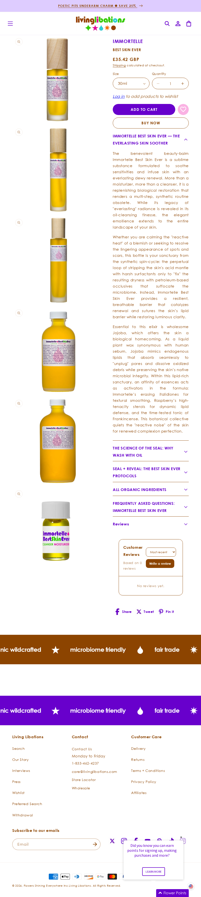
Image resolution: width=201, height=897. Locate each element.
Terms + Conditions (148, 770)
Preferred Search (27, 804)
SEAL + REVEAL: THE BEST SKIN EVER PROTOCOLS (146, 472)
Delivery (138, 748)
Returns (137, 759)
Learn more (154, 871)
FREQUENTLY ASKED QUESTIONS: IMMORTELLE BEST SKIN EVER (144, 507)
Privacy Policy (143, 782)
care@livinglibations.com (94, 771)
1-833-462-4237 (85, 763)
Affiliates (138, 793)
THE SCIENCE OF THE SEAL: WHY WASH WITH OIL (143, 452)
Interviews (21, 770)
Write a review (160, 563)
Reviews (121, 523)
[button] (10, 23)
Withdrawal (22, 815)
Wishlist (18, 793)
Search (18, 748)
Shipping (119, 65)
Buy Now (150, 123)
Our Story (20, 759)
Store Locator (84, 780)
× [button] (181, 837)
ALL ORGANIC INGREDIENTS (139, 489)
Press (16, 782)
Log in (119, 96)
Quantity (159, 74)
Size (116, 74)
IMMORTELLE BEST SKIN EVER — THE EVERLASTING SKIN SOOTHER (146, 139)
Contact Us (82, 749)
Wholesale (81, 788)
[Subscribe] (94, 844)
